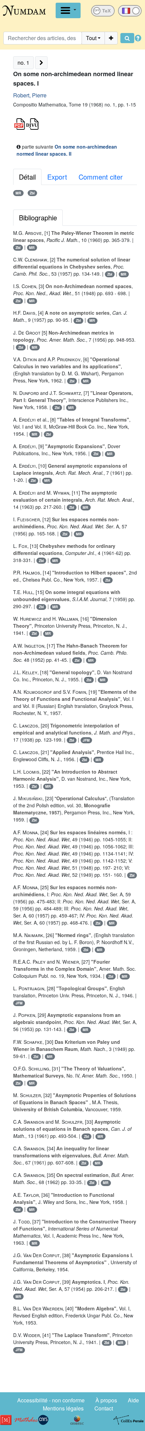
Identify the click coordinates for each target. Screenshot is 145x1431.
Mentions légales (63, 1408)
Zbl (32, 192)
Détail (27, 177)
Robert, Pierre (30, 95)
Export (57, 177)
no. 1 (23, 62)
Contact (103, 1408)
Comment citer (101, 177)
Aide (133, 1400)
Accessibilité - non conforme (51, 1400)
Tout (91, 38)
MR (18, 192)
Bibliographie (38, 217)
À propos (106, 1400)
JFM (86, 740)
